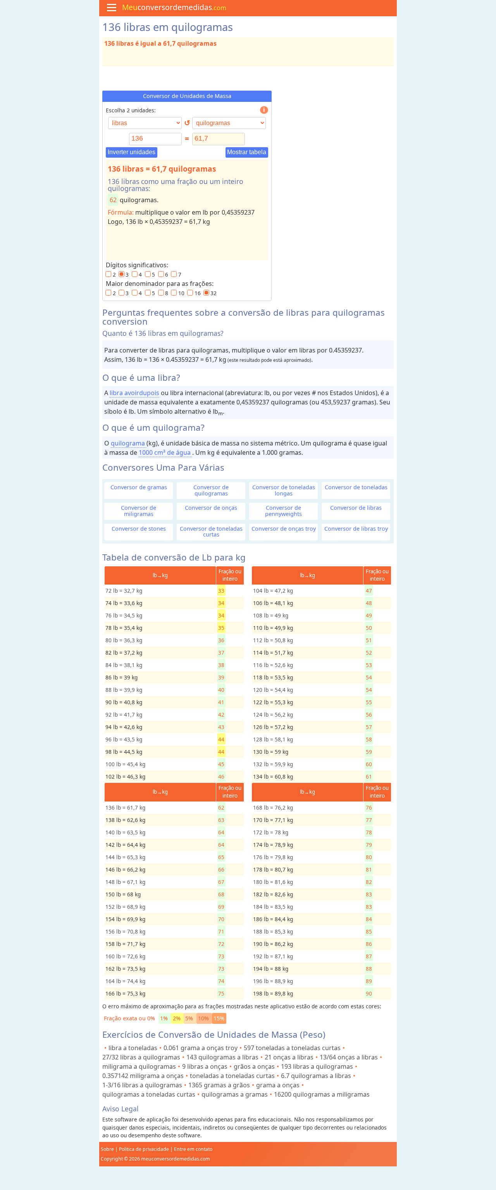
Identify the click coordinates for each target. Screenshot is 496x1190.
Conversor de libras (356, 507)
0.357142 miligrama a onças (143, 1075)
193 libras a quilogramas (317, 1066)
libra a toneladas (132, 1048)
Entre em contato (193, 1149)
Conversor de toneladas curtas (211, 531)
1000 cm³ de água (165, 452)
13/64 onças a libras (349, 1057)
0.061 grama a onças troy (201, 1048)
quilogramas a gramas (235, 1094)
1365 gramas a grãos (219, 1085)
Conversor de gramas (138, 487)
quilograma (128, 443)
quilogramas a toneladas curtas (148, 1094)
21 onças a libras (289, 1057)
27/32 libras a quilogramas (141, 1057)
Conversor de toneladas (356, 487)
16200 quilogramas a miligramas (322, 1094)
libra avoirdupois (134, 393)
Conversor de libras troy (356, 528)
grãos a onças (254, 1066)
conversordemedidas (174, 7)
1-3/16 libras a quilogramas (142, 1085)
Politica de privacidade (144, 1149)
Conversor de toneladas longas (283, 490)
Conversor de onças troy (283, 528)
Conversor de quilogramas (211, 490)
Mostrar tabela (246, 152)
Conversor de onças (211, 507)
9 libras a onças (204, 1066)
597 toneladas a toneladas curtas (292, 1048)
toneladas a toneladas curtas (232, 1075)
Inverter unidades (131, 152)
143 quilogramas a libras (222, 1057)
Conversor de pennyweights (283, 510)
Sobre (107, 1149)
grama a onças (278, 1085)
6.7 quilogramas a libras (316, 1075)
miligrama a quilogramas (139, 1066)
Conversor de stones (139, 528)
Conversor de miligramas (138, 510)
